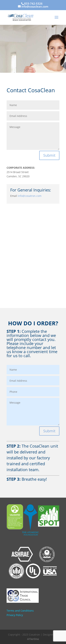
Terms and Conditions (20, 610)
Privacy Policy (15, 615)
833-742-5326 (33, 3)
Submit (49, 155)
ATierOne (33, 639)
